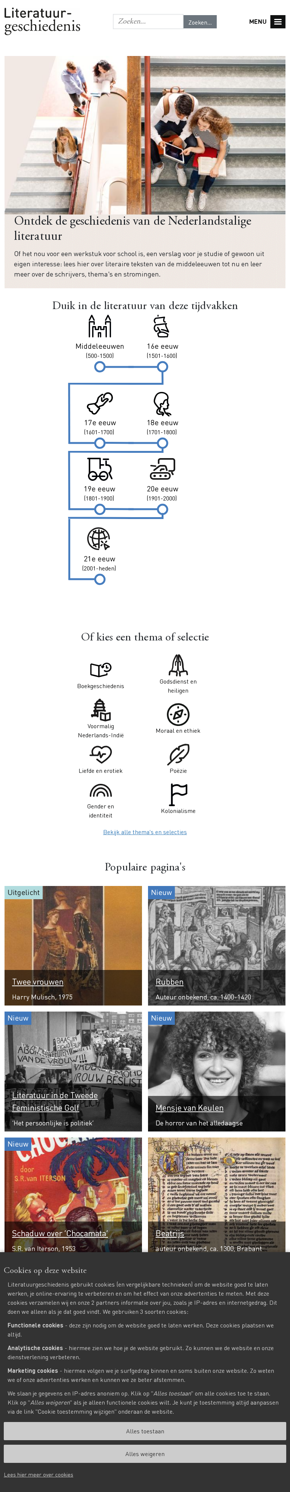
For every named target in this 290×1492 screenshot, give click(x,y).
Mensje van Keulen (190, 1107)
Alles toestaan (145, 1431)
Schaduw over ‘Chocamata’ (60, 1233)
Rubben (170, 981)
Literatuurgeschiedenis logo (42, 22)
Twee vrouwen (37, 981)
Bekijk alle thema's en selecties (145, 832)
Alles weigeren (145, 1454)
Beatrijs (170, 1233)
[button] (148, 21)
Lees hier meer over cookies (38, 1474)
